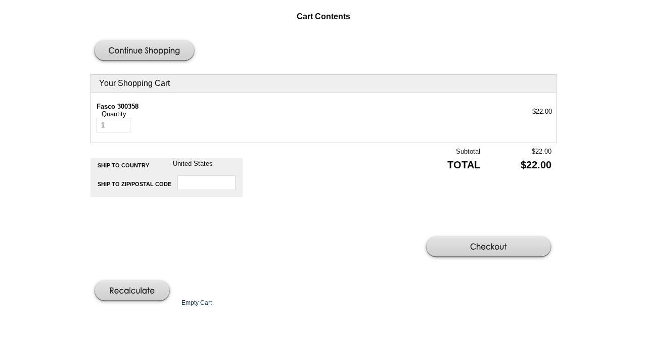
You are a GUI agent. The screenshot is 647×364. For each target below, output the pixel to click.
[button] (145, 51)
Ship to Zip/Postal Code (134, 184)
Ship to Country (123, 165)
